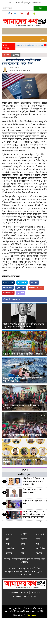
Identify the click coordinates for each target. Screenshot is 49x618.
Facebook (8, 282)
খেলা (23, 544)
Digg (35, 282)
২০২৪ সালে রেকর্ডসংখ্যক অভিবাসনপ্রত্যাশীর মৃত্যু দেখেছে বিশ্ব (23, 379)
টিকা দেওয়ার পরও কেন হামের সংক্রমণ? (32, 491)
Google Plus (37, 287)
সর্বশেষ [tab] (24, 469)
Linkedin (8, 287)
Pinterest (9, 293)
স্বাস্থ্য (23, 548)
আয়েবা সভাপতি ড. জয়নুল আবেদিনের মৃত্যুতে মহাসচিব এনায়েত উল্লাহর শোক (23, 325)
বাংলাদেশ (9, 534)
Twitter (23, 282)
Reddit (22, 287)
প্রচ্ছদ (7, 55)
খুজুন (40, 8)
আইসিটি (24, 534)
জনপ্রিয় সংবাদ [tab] (24, 474)
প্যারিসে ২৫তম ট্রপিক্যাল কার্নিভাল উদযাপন (22, 353)
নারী (22, 553)
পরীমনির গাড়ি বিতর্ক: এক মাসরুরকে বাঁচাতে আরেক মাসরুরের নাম (33, 481)
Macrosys (31, 615)
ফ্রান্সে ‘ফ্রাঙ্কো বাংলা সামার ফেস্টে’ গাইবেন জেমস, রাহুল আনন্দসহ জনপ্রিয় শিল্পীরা (34, 514)
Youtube (17, 596)
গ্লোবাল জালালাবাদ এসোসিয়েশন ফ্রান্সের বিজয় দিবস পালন (24, 406)
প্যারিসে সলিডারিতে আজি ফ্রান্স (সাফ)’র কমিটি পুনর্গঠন (24, 461)
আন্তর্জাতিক (10, 548)
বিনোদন (24, 539)
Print (22, 293)
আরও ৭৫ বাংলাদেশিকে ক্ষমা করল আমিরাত (22, 435)
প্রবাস (17, 55)
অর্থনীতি (9, 553)
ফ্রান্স (7, 539)
